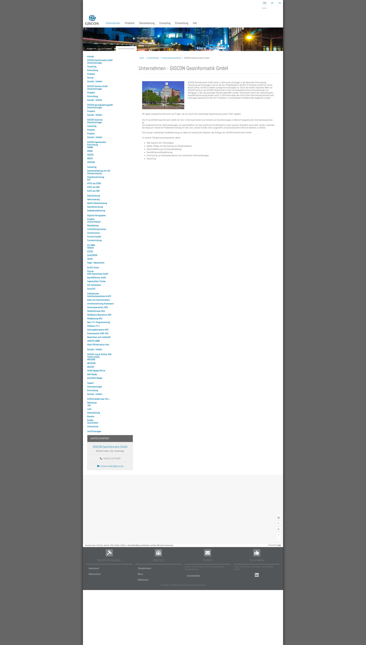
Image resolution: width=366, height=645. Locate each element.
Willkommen (91, 48)
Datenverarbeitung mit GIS (98, 170)
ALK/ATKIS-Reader (95, 378)
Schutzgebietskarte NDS (98, 329)
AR (272, 2)
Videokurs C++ (93, 325)
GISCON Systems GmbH (97, 86)
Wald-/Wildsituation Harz (98, 344)
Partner (90, 77)
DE (264, 2)
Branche (90, 416)
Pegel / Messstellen (95, 262)
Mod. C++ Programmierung (98, 322)
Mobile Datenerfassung (97, 203)
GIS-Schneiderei (94, 284)
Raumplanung (93, 225)
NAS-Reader (92, 374)
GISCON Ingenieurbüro (96, 142)
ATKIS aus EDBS (94, 183)
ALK (88, 179)
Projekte (91, 133)
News (140, 574)
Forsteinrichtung (94, 240)
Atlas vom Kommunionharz (98, 299)
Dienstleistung (93, 412)
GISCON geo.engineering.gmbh (100, 104)
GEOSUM (91, 162)
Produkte (91, 73)
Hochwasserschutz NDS (97, 307)
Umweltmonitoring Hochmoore (100, 303)
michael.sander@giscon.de (111, 466)
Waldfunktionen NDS (96, 311)
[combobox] (271, 8)
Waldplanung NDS (94, 318)
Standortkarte (144, 568)
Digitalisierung (93, 195)
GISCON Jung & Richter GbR (99, 354)
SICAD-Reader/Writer (96, 370)
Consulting (91, 66)
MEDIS (90, 158)
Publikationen (93, 293)
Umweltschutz (93, 232)
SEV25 (90, 258)
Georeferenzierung (95, 206)
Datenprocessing (94, 173)
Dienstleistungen (94, 62)
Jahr (89, 405)
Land (89, 408)
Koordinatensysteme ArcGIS (99, 296)
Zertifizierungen (94, 431)
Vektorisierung (93, 199)
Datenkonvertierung (95, 177)
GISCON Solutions (95, 119)
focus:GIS (91, 288)
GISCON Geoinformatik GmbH (100, 60)
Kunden (90, 420)
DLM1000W (92, 255)
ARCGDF (90, 366)
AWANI (90, 150)
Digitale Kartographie (96, 215)
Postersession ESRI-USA (97, 333)
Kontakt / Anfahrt (94, 81)
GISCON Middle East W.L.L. (98, 398)
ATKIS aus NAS (93, 187)
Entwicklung (92, 70)
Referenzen (92, 402)
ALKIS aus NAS (93, 190)
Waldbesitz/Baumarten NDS (99, 314)
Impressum (94, 568)
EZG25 (90, 251)
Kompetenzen (107, 48)
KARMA (90, 147)
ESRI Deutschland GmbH (97, 273)
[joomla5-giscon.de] (92, 20)
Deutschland (92, 422)
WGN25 (90, 247)
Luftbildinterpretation (96, 229)
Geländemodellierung (96, 210)
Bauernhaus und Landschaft (99, 337)
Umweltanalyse (94, 221)
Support (90, 382)
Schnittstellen (93, 356)
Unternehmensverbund (126, 48)
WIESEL (90, 154)
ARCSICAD (91, 363)
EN (279, 2)
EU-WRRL (91, 245)
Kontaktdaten (193, 575)
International (92, 426)
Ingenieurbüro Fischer (96, 281)
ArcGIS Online (93, 267)
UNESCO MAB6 (93, 340)
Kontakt (90, 56)
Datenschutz (95, 574)
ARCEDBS (91, 359)
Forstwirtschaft (94, 236)
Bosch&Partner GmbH (96, 277)
